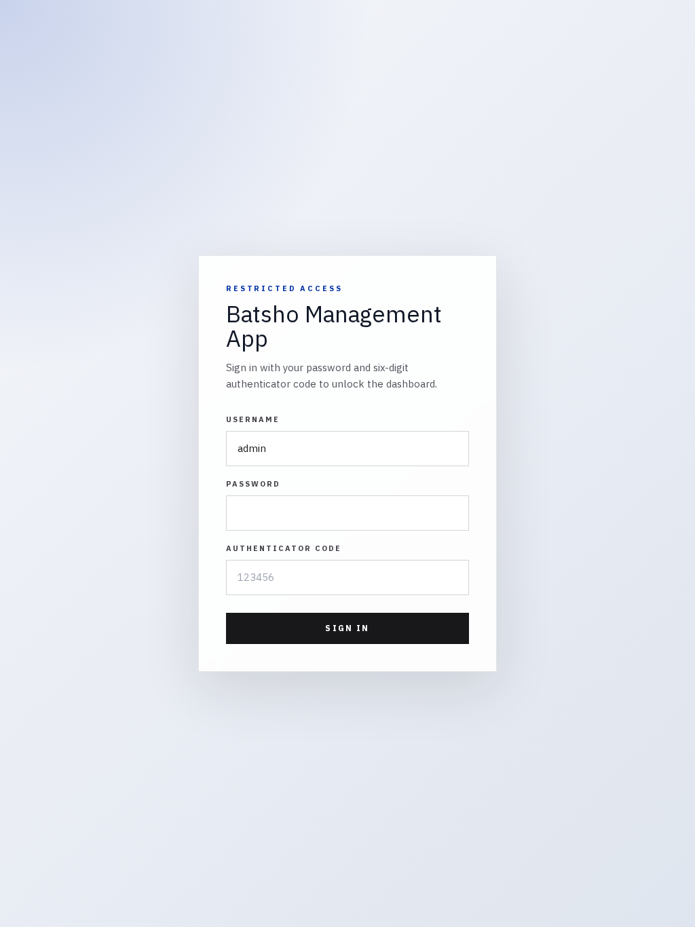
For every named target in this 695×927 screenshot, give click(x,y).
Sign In (347, 628)
